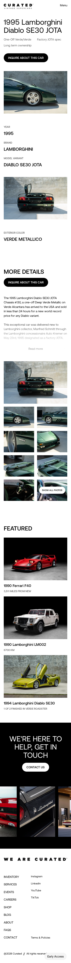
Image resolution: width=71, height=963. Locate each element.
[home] (18, 5)
